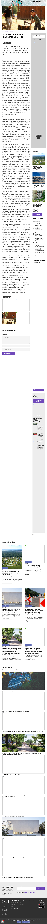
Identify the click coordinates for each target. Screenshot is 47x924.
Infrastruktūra (28, 605)
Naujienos (35, 151)
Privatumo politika (26, 922)
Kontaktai (22, 904)
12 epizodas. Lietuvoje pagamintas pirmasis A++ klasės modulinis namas (40, 427)
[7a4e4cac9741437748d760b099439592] (9, 305)
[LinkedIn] (30, 905)
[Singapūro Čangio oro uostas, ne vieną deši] (35, 304)
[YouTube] (32, 908)
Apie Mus (22, 900)
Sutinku (19, 922)
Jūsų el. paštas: (21, 886)
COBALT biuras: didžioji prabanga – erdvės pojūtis (33, 566)
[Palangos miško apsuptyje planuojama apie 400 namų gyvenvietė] (38, 159)
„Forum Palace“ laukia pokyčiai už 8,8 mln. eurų (38, 186)
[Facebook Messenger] (8, 43)
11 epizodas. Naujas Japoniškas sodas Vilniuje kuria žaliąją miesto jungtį (40, 436)
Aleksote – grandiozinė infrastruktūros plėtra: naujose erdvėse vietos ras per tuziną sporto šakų (39, 236)
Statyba (13, 904)
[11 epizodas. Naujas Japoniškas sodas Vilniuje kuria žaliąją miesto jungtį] (35, 434)
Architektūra (28, 561)
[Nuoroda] (38, 396)
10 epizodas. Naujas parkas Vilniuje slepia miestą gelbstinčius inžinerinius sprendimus (40, 445)
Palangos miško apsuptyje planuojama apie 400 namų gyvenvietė (38, 168)
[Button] (38, 138)
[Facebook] (4, 43)
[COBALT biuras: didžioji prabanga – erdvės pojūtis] (35, 554)
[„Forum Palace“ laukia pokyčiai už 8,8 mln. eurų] (38, 178)
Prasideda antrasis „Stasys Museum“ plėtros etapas (11, 609)
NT (12, 906)
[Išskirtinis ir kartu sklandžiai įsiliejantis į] (42, 294)
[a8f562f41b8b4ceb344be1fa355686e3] (22, 305)
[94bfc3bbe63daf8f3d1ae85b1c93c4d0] (22, 318)
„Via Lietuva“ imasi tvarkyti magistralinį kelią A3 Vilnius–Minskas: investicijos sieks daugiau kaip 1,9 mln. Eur (34, 611)
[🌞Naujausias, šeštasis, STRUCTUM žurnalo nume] (42, 366)
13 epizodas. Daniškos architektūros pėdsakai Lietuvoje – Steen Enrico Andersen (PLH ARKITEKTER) (38, 418)
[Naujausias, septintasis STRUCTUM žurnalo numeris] (35, 351)
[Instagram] (30, 908)
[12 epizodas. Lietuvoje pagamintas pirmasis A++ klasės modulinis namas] (35, 424)
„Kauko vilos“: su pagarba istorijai (39, 224)
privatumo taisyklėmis (29, 892)
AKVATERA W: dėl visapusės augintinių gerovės (39, 254)
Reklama (22, 902)
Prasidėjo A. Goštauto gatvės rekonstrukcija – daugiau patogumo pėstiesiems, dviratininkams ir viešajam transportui (39, 246)
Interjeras (14, 902)
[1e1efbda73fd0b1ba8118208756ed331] (9, 318)
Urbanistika (14, 908)
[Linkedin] (6, 43)
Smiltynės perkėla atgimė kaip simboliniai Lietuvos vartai (39, 229)
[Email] (10, 43)
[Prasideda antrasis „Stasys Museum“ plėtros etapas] (12, 597)
